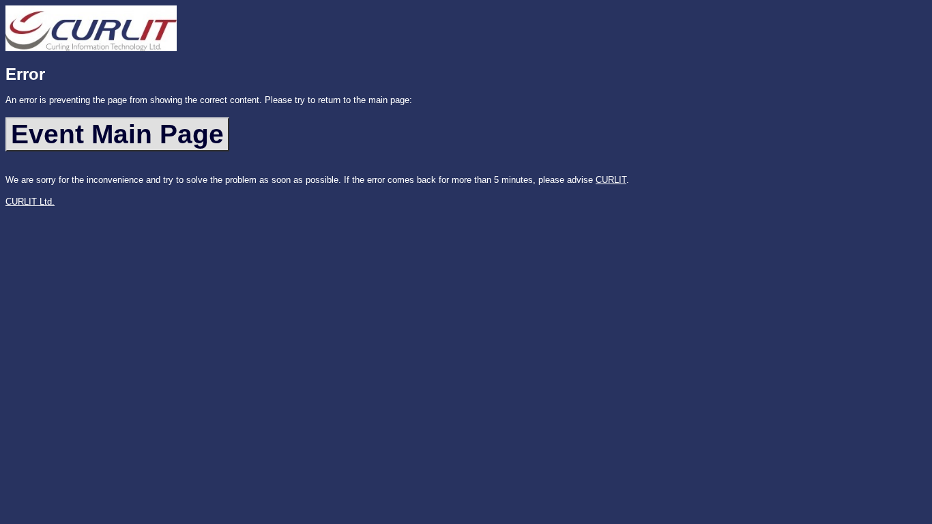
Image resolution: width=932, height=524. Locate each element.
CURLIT (611, 180)
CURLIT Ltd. (30, 201)
